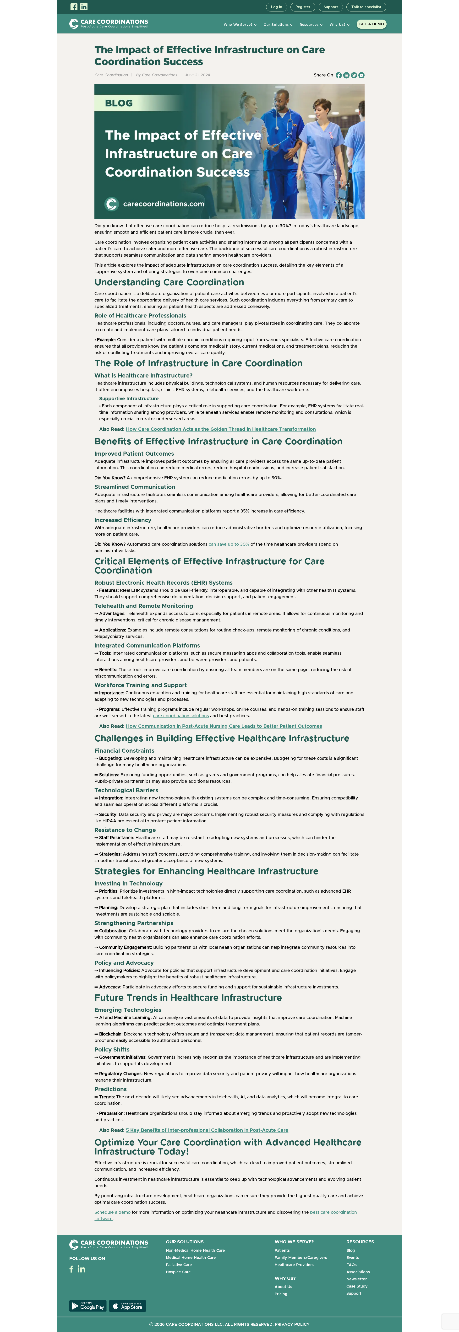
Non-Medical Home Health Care (195, 1250)
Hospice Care (178, 1272)
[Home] (108, 23)
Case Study (357, 1286)
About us (283, 1287)
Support (331, 7)
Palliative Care (179, 1265)
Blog (350, 1250)
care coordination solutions (181, 716)
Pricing (281, 1294)
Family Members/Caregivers (301, 1258)
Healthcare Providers (294, 1265)
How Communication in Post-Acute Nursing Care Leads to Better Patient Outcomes (224, 726)
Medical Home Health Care (191, 1258)
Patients (282, 1250)
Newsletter (356, 1279)
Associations (358, 1272)
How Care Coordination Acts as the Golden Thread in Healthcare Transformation (221, 429)
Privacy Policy (292, 1324)
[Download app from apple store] (126, 1305)
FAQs (351, 1265)
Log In (276, 7)
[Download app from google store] (88, 1305)
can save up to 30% (229, 544)
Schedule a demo (112, 1212)
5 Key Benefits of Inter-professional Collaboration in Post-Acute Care (207, 1130)
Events (352, 1258)
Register (302, 7)
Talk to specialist (366, 7)
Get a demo (371, 24)
